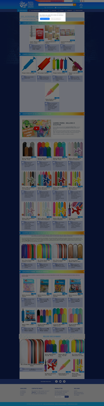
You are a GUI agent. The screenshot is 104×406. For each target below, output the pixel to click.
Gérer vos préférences (55, 18)
